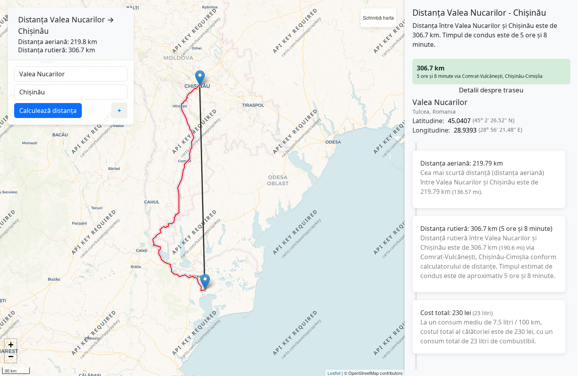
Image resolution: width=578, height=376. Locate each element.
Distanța (33, 19)
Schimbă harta (378, 17)
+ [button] (10, 345)
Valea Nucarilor (77, 19)
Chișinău (33, 31)
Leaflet (334, 373)
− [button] (10, 356)
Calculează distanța (48, 110)
